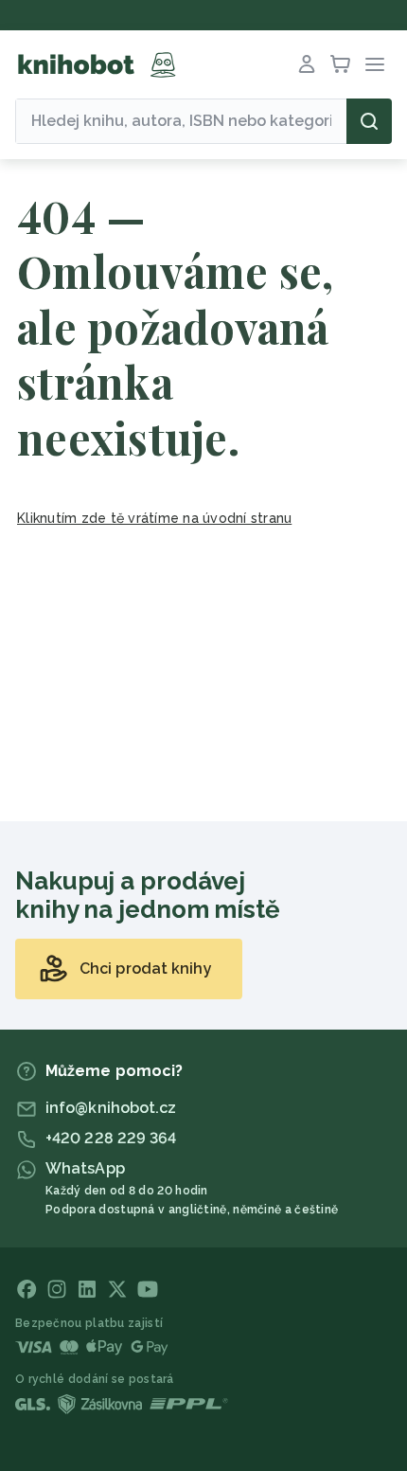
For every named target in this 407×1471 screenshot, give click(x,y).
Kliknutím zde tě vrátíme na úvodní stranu (154, 518)
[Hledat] (369, 121)
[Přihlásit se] (307, 64)
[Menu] (375, 64)
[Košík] (341, 64)
